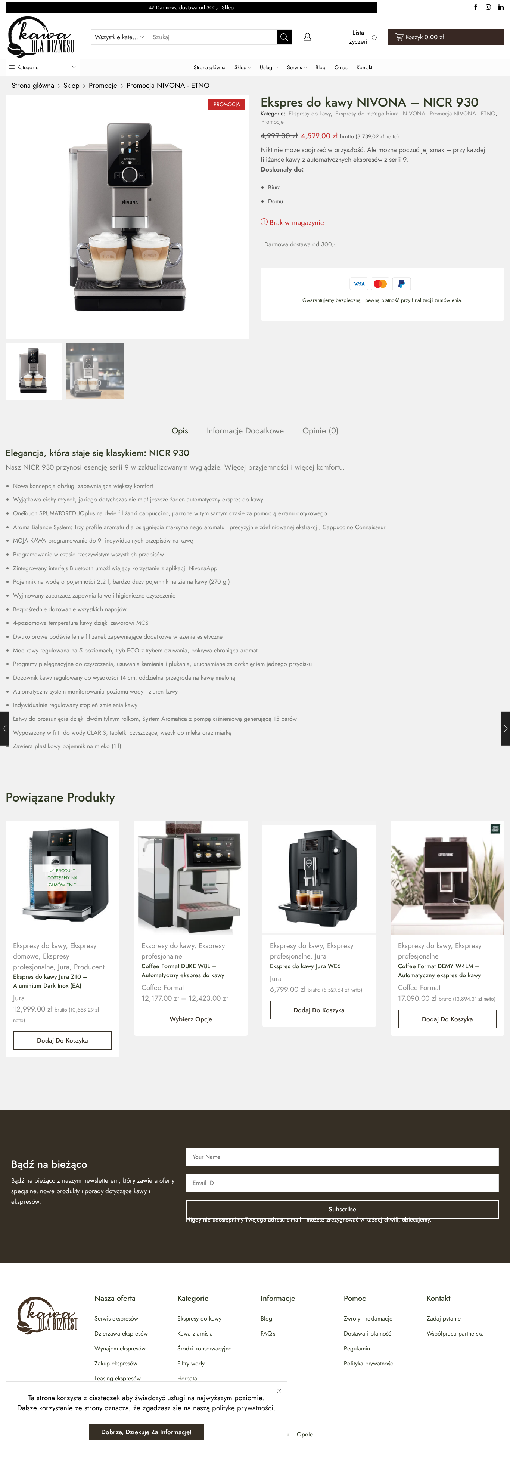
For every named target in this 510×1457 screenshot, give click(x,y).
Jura (63, 967)
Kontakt (364, 67)
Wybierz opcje (191, 1019)
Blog (320, 67)
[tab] (180, 431)
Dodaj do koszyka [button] (62, 1040)
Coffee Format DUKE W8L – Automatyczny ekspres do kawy (183, 970)
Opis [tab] (180, 430)
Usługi (267, 67)
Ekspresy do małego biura (366, 113)
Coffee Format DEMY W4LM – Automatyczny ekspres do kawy (439, 970)
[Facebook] (475, 7)
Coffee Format (163, 987)
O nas (341, 67)
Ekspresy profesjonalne (41, 961)
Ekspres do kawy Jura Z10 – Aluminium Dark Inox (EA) (50, 981)
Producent (89, 967)
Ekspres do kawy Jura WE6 (305, 966)
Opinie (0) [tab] (320, 430)
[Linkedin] (501, 7)
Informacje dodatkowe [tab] (245, 430)
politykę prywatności (242, 1408)
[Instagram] (488, 7)
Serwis (294, 67)
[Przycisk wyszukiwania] (284, 37)
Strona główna (210, 67)
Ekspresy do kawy (310, 113)
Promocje (103, 85)
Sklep (228, 7)
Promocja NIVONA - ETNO (168, 85)
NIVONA (414, 113)
